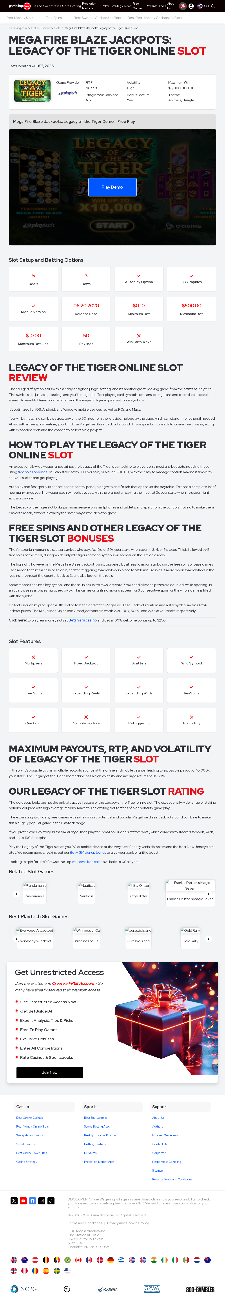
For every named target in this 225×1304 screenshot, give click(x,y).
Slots (57, 28)
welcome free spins (87, 861)
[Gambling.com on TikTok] (50, 1224)
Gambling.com (18, 28)
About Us (158, 1118)
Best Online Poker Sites (31, 1153)
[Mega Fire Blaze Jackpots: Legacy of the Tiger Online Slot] (78, 1260)
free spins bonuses (32, 472)
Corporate (159, 1153)
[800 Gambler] (200, 1289)
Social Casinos (25, 1144)
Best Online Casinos (29, 1118)
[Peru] (24, 1271)
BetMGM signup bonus (88, 852)
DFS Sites (90, 1153)
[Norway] (14, 1271)
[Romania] (35, 1271)
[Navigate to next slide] (208, 894)
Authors (157, 1126)
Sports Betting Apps (97, 1126)
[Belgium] (46, 1260)
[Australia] (24, 1260)
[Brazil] (67, 1260)
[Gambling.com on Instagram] (41, 1224)
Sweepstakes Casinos (30, 1135)
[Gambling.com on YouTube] (23, 1224)
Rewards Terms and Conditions (172, 1179)
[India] (154, 1260)
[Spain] (46, 1271)
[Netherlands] (197, 1260)
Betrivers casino (83, 620)
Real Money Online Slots (32, 1126)
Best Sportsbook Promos (100, 1135)
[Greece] (121, 1260)
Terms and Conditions (85, 1223)
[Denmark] (100, 1260)
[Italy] (175, 1260)
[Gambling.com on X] (14, 1224)
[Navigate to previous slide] (16, 894)
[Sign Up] (183, 6)
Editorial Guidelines (165, 1135)
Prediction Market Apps (99, 1162)
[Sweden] (57, 1271)
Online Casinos (40, 28)
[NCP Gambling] (24, 1289)
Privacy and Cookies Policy (128, 1223)
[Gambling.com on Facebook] (32, 1224)
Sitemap (157, 1170)
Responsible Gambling (166, 1162)
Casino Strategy (26, 1162)
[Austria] (35, 1260)
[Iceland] (132, 1260)
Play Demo (112, 187)
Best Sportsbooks (95, 1118)
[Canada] (89, 1260)
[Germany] (110, 1260)
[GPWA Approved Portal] (152, 1289)
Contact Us (159, 1144)
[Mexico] (186, 1260)
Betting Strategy (95, 1144)
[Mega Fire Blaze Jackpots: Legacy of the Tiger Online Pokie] (207, 1260)
